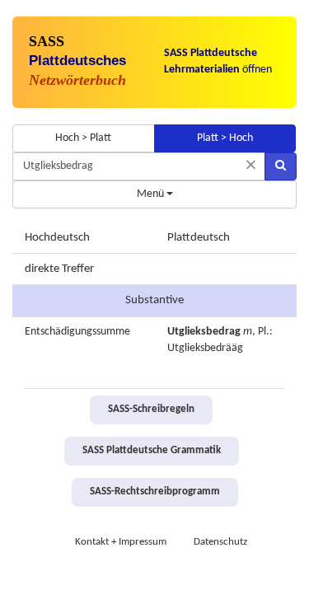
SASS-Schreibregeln (151, 409)
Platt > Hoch (225, 138)
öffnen (218, 61)
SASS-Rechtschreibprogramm (155, 492)
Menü (151, 194)
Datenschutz (220, 542)
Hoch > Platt (83, 138)
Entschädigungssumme (77, 331)
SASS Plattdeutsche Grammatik (151, 451)
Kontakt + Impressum (120, 542)
